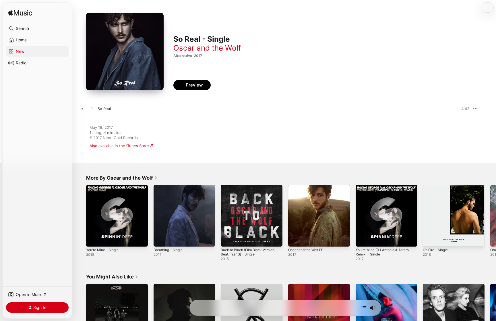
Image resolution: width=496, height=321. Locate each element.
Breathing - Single (170, 187)
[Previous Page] (80, 215)
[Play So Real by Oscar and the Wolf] (92, 109)
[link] (122, 178)
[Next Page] (490, 215)
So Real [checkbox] (104, 108)
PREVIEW (463, 108)
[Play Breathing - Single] (160, 239)
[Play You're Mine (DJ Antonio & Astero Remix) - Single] (363, 239)
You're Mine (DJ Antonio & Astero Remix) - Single (386, 189)
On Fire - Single (437, 187)
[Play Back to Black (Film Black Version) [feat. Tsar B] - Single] (228, 239)
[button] (37, 28)
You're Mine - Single (104, 187)
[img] (20, 13)
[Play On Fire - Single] (430, 239)
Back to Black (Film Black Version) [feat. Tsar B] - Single (250, 189)
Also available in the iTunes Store (119, 145)
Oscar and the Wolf (207, 47)
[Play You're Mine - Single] (93, 239)
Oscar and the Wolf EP (308, 187)
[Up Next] (363, 308)
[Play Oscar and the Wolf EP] (295, 239)
